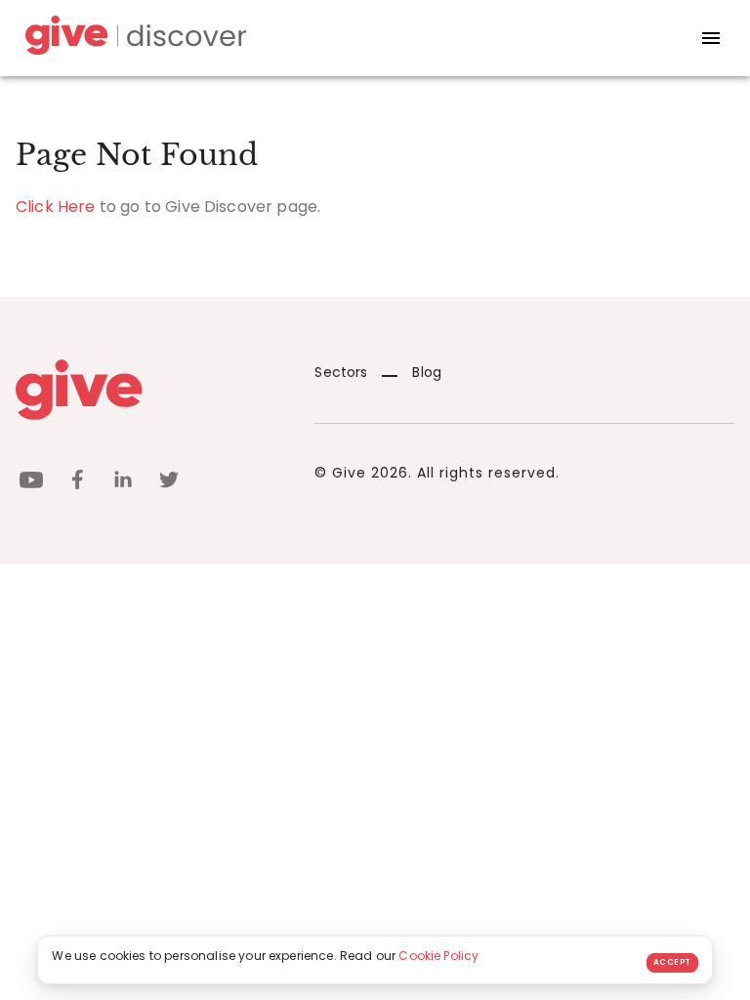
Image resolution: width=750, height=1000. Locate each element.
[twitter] (169, 483)
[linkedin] (123, 483)
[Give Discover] (133, 38)
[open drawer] (711, 38)
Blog (426, 372)
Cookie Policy (438, 955)
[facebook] (77, 483)
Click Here (56, 206)
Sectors (340, 372)
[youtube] (31, 483)
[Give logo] (150, 389)
